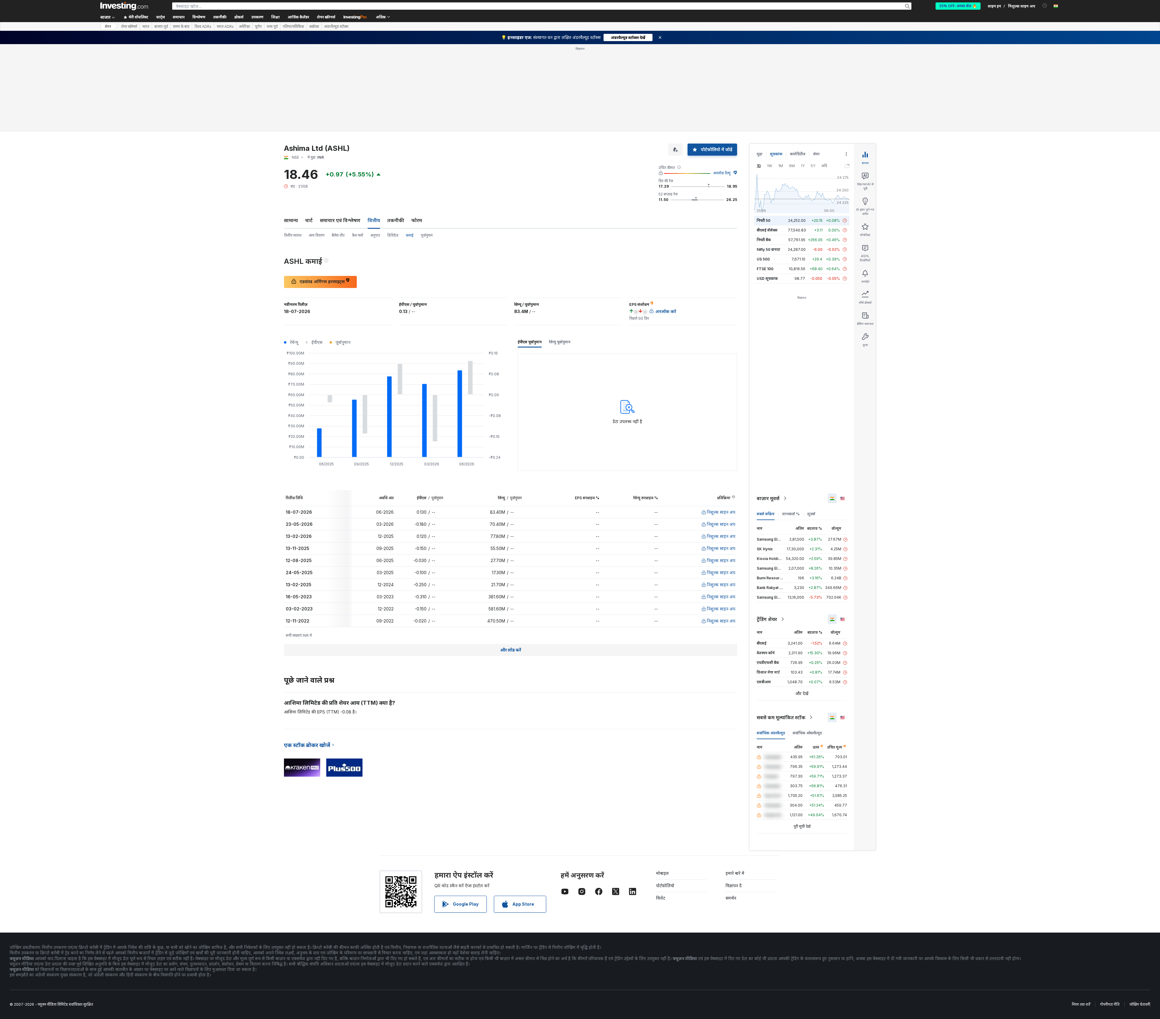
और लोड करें (510, 649)
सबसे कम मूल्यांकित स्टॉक (781, 717)
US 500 (763, 259)
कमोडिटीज (797, 154)
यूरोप (258, 26)
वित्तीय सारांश (292, 235)
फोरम (416, 220)
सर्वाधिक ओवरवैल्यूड (807, 733)
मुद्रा (759, 154)
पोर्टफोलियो (665, 885)
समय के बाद (181, 26)
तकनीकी (395, 220)
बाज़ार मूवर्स (768, 498)
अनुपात (375, 235)
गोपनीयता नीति (1110, 1004)
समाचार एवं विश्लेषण (340, 220)
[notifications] (1044, 5)
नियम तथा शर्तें (1081, 1004)
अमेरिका (244, 26)
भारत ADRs (225, 26)
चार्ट (309, 220)
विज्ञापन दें (734, 885)
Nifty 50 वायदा (768, 249)
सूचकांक (776, 154)
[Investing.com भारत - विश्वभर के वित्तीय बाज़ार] (124, 6)
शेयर (108, 26)
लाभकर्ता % (791, 514)
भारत (145, 26)
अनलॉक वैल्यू (721, 173)
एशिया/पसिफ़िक (293, 26)
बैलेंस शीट (338, 235)
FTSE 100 (765, 269)
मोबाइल (662, 873)
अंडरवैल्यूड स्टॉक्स (336, 26)
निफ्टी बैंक (764, 240)
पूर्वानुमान (427, 235)
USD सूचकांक (767, 278)
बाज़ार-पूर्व (161, 26)
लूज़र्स (811, 514)
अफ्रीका (314, 26)
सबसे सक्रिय (766, 514)
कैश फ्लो (357, 235)
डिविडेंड (392, 235)
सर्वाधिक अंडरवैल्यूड (771, 733)
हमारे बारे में (735, 873)
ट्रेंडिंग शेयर (767, 619)
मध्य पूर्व (272, 26)
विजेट (660, 898)
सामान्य (291, 220)
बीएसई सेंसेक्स (767, 230)
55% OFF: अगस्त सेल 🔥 (958, 5)
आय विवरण (316, 235)
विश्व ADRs (203, 26)
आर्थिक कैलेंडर (298, 17)
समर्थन (731, 898)
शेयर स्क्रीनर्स (326, 17)
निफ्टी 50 (763, 220)
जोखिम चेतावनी (1139, 1004)
